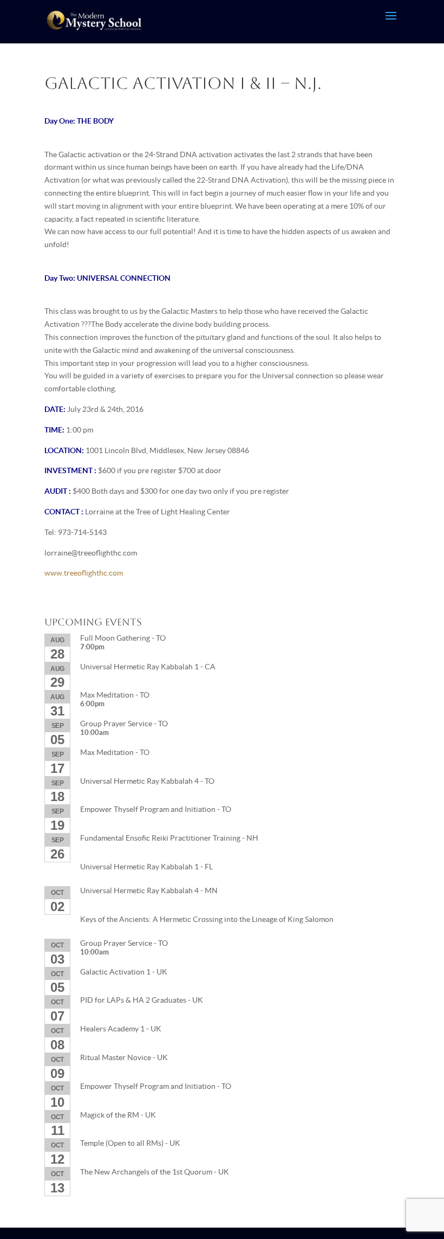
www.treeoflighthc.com (83, 573)
